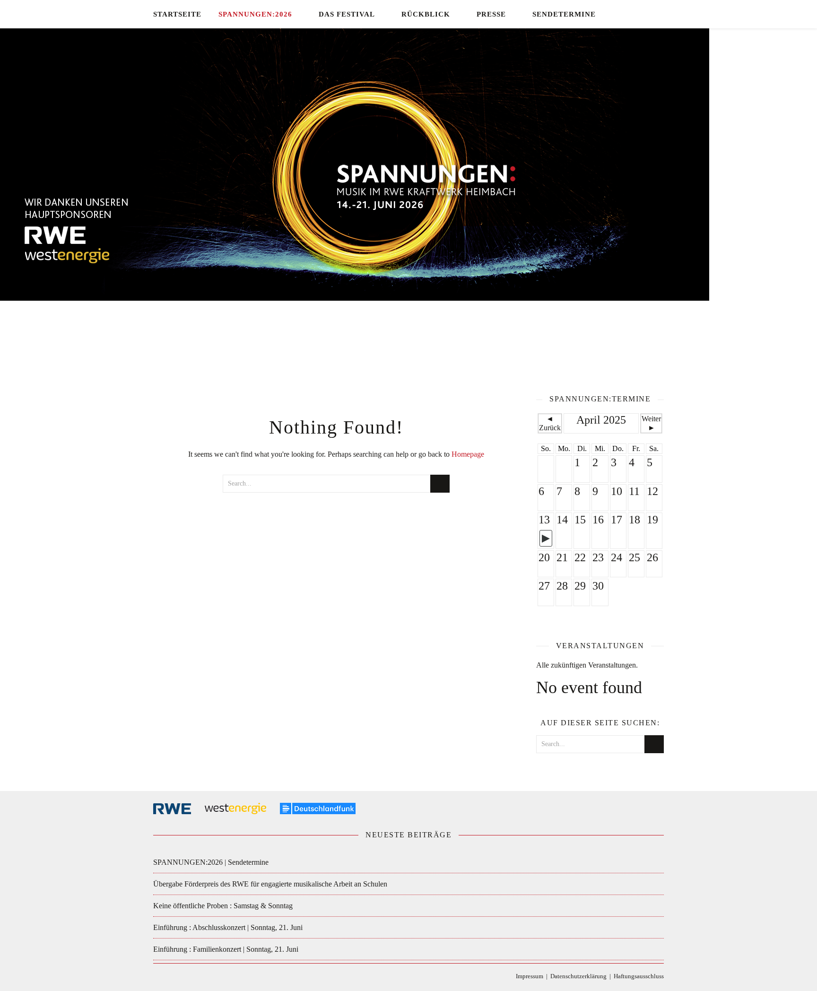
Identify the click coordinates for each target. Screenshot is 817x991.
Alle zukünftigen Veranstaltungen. (587, 665)
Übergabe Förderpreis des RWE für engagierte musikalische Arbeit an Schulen (270, 884)
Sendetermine (564, 14)
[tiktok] (634, 13)
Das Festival (347, 14)
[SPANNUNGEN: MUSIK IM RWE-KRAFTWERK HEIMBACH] (408, 201)
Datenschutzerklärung (578, 976)
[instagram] (648, 13)
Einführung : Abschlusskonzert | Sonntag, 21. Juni (228, 927)
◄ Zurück (550, 423)
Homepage (468, 454)
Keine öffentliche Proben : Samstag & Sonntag (223, 906)
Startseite (177, 14)
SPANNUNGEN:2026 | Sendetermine (211, 862)
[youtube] (661, 13)
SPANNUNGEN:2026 (255, 14)
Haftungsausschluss (639, 976)
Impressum (529, 976)
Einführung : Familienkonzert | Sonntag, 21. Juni (225, 949)
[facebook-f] (621, 13)
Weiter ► (651, 423)
